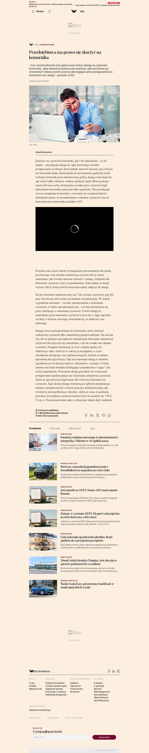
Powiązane (35, 428)
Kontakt (32, 686)
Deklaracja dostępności (56, 694)
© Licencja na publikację (47, 410)
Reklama (74, 683)
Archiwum (75, 692)
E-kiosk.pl (98, 683)
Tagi (92, 428)
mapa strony (34, 718)
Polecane (55, 428)
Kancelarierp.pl (101, 694)
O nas (31, 683)
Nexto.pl (97, 689)
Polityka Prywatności (55, 683)
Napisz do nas (35, 689)
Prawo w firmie (47, 45)
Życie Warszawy (101, 700)
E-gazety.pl (99, 686)
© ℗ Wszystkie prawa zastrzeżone (52, 413)
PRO (82, 11)
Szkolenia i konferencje (39, 710)
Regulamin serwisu (54, 689)
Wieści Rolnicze (101, 697)
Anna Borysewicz (44, 152)
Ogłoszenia (75, 686)
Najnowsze (75, 428)
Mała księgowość (102, 692)
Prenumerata (76, 689)
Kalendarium (52, 718)
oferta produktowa (74, 718)
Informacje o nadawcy (56, 692)
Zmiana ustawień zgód (56, 686)
